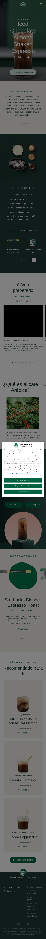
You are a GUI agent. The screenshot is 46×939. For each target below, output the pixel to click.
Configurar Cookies (23, 480)
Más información (17, 474)
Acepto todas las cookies (23, 486)
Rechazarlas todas (23, 491)
